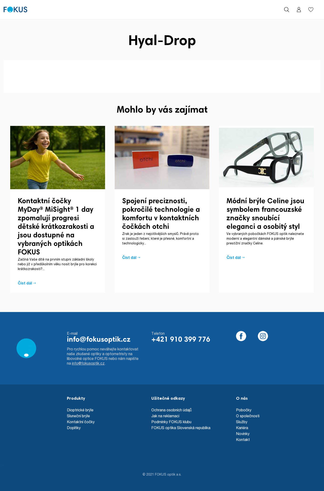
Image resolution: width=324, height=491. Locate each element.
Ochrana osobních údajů (171, 410)
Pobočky (243, 410)
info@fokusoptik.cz (98, 340)
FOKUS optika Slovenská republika (180, 427)
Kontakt (243, 439)
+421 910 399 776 (180, 340)
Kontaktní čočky (81, 421)
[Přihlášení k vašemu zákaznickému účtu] (298, 9)
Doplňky (74, 427)
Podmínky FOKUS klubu (171, 421)
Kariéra (242, 427)
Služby (241, 421)
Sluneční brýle (78, 415)
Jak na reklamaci (165, 415)
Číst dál (25, 283)
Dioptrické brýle (80, 410)
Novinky (243, 433)
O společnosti (247, 415)
